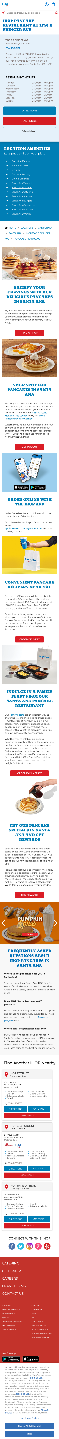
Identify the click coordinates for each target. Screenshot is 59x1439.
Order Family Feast (29, 773)
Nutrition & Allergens (41, 1337)
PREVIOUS (3, 923)
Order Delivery (29, 639)
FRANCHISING (14, 1286)
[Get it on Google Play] (37, 487)
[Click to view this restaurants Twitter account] (20, 1246)
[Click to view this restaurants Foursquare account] (38, 1246)
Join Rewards (29, 895)
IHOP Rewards (8, 1313)
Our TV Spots (37, 1321)
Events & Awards (39, 1325)
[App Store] (31, 1359)
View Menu (29, 131)
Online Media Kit (9, 1329)
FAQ (33, 1317)
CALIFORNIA (45, 227)
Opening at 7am (18, 1076)
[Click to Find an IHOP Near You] (3, 13)
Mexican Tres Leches (16, 415)
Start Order (29, 120)
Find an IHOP (29, 332)
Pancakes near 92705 (27, 238)
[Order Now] (53, 4)
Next (55, 923)
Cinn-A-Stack (39, 412)
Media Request (9, 1325)
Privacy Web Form (40, 1329)
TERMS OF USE (36, 1378)
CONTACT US (13, 1294)
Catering (38, 1109)
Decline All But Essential (29, 1426)
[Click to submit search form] (55, 13)
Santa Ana (15, 233)
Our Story (36, 1305)
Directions (29, 110)
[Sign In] (46, 4)
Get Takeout (29, 447)
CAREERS (10, 1278)
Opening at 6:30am (20, 1188)
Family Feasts (16, 715)
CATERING (10, 1263)
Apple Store (11, 528)
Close (29, 1434)
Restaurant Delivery (11, 1309)
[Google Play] (11, 1359)
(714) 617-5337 (15, 1163)
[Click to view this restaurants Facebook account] (12, 1246)
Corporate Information (12, 1321)
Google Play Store (32, 528)
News (34, 1313)
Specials (5, 1317)
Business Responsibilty (42, 1333)
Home (13, 227)
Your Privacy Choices (29, 1418)
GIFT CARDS (12, 1271)
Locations (27, 227)
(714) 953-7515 (15, 1103)
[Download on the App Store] (21, 487)
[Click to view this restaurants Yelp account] (47, 1246)
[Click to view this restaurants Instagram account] (29, 1246)
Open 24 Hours (17, 1128)
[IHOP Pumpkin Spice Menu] (29, 923)
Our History (37, 1309)
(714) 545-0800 (16, 1213)
